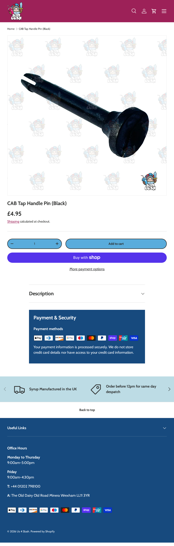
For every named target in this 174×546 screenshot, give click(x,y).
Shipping (13, 221)
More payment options (87, 269)
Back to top (87, 410)
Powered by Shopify (43, 531)
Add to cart (116, 244)
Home (10, 29)
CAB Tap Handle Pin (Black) (34, 29)
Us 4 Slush (23, 531)
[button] (154, 11)
